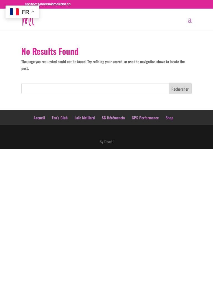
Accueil (39, 117)
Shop (169, 117)
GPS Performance (145, 117)
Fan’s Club (60, 117)
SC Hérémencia (113, 117)
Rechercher (180, 89)
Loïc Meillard (85, 117)
